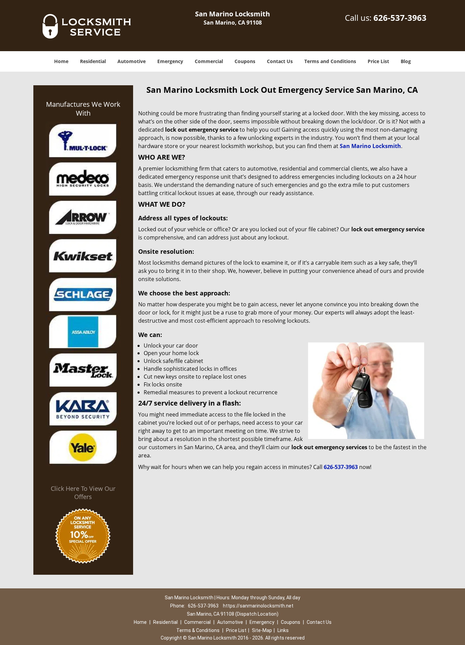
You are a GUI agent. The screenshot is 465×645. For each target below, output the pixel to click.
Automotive (131, 61)
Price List (378, 61)
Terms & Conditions (198, 630)
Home (61, 61)
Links (283, 630)
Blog (406, 61)
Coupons (245, 61)
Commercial (209, 61)
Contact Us (280, 61)
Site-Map (262, 630)
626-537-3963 (400, 17)
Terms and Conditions (330, 61)
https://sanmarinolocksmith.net (258, 606)
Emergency (170, 61)
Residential (93, 61)
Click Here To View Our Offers (83, 492)
